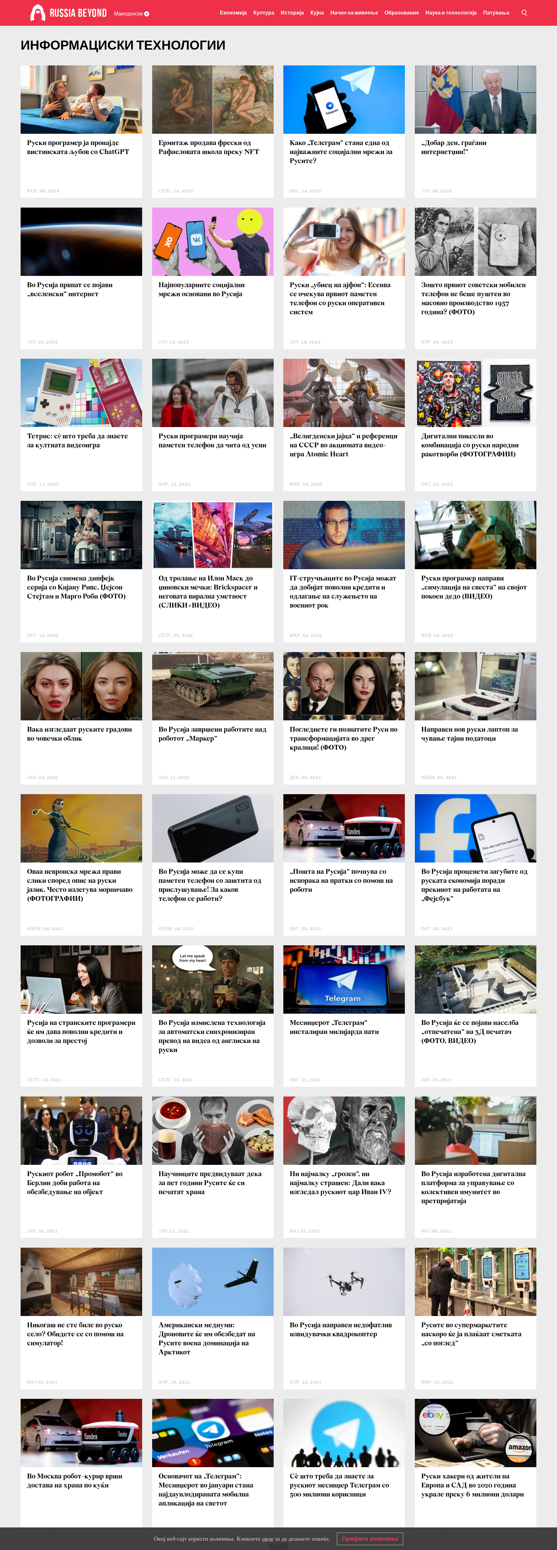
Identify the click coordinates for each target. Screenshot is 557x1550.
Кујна (317, 13)
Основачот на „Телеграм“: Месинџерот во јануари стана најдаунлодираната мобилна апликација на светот (206, 1490)
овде (267, 1538)
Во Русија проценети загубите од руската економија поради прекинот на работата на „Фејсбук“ (474, 885)
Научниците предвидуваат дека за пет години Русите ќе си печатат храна (210, 1183)
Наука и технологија (451, 13)
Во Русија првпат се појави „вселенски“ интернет (69, 290)
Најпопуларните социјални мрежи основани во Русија (202, 290)
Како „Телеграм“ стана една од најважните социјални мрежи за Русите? (341, 152)
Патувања (496, 13)
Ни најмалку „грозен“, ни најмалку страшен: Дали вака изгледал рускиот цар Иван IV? (340, 1183)
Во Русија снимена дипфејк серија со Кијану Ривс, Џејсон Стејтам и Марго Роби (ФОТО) (76, 587)
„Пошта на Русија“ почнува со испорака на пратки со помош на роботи (341, 881)
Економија (233, 13)
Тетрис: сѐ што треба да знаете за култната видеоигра (77, 441)
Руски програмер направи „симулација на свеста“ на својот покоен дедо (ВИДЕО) (474, 587)
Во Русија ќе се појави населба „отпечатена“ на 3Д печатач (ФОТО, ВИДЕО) (470, 1032)
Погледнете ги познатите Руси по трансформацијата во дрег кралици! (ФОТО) (343, 739)
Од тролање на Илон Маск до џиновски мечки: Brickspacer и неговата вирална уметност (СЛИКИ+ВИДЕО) (208, 592)
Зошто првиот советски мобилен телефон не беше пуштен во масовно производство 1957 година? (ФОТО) (473, 299)
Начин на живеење (354, 13)
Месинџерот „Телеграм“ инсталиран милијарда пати (334, 1027)
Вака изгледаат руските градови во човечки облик (79, 734)
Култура (263, 13)
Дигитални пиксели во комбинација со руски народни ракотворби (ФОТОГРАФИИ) (470, 445)
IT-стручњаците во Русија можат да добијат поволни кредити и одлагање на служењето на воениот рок (343, 592)
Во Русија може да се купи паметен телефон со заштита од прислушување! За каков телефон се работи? (210, 885)
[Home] (37, 13)
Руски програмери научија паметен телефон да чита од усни (212, 441)
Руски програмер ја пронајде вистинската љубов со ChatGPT (78, 148)
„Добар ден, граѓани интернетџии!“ (453, 148)
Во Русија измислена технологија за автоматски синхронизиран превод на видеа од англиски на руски (212, 1036)
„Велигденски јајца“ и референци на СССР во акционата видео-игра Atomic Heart (343, 445)
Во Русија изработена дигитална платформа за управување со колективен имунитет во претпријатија (473, 1188)
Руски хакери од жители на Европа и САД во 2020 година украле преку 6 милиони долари (472, 1485)
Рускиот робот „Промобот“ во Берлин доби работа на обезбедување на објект (74, 1183)
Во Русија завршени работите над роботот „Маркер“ (213, 734)
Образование (402, 13)
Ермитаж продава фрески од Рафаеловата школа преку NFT (209, 148)
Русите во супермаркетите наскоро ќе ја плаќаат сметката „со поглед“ (471, 1334)
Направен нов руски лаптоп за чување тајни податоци (469, 734)
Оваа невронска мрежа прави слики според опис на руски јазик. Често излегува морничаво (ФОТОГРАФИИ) (79, 885)
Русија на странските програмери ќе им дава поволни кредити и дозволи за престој (81, 1032)
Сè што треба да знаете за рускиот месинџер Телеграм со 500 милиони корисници (339, 1485)
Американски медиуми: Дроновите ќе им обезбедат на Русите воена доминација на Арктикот (207, 1339)
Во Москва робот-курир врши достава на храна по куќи (74, 1481)
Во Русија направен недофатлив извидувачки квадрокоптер (341, 1330)
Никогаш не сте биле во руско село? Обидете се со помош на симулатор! (75, 1334)
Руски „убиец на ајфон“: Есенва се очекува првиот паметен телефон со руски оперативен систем (340, 299)
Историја (292, 13)
